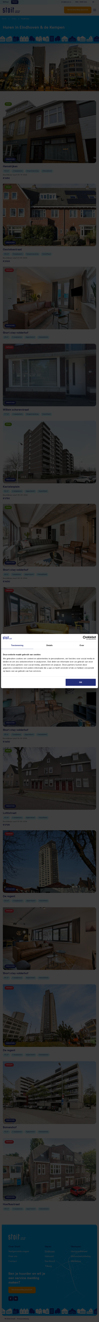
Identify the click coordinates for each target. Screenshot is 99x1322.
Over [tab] (82, 645)
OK (80, 682)
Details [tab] (49, 645)
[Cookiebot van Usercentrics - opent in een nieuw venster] (84, 638)
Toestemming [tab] (17, 645)
